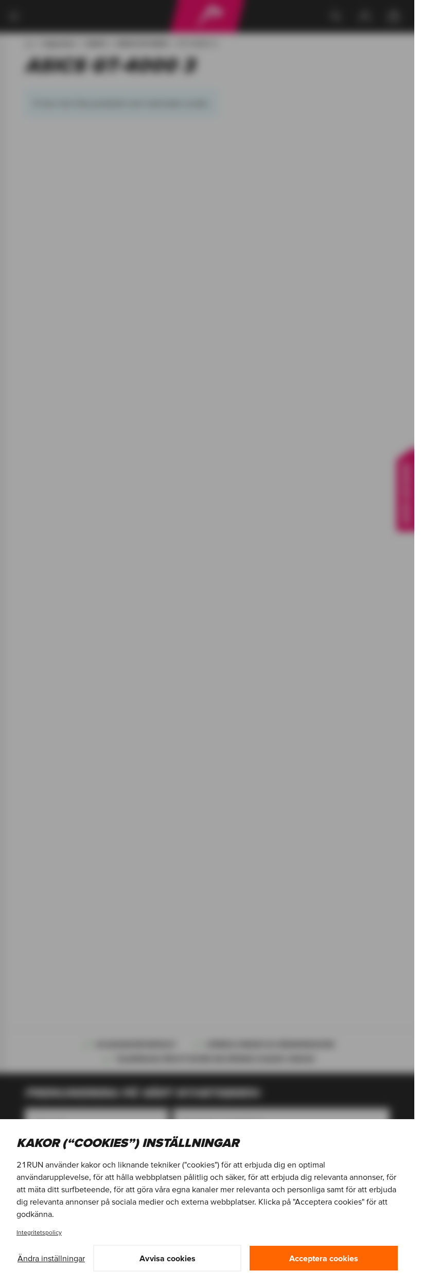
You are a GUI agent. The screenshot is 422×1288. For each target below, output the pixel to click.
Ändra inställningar (51, 1258)
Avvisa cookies (167, 1258)
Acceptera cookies (323, 1258)
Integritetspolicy (39, 1232)
